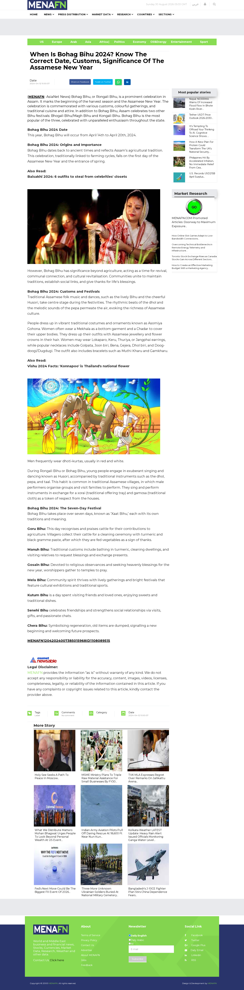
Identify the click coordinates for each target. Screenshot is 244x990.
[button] (205, 4)
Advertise (86, 950)
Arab (73, 41)
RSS (193, 960)
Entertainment (176, 41)
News (48, 14)
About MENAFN (90, 955)
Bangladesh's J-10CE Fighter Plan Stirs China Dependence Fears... (147, 892)
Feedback (86, 965)
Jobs (83, 960)
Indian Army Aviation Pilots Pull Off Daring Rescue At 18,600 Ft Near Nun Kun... (102, 833)
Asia (88, 41)
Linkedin (196, 955)
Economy (139, 41)
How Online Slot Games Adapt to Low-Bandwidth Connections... (192, 237)
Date (33, 80)
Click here (57, 960)
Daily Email (197, 950)
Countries (144, 14)
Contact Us (87, 945)
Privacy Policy (89, 940)
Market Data (101, 14)
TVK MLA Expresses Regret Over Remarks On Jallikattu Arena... (146, 778)
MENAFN (36, 97)
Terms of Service (90, 935)
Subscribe (137, 959)
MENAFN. (53, 983)
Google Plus (198, 945)
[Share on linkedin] (127, 82)
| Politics (118, 41)
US (37, 41)
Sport (202, 41)
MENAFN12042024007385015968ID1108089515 (68, 641)
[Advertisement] (123, 27)
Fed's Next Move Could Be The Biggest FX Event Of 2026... (55, 890)
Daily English (139, 935)
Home (34, 14)
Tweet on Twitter (103, 82)
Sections (165, 14)
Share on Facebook (80, 82)
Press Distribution (71, 14)
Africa (103, 41)
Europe (57, 41)
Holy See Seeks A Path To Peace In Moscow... (52, 776)
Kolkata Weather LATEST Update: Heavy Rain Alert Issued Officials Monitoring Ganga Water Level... (145, 835)
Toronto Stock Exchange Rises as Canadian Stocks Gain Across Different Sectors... (195, 258)
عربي (195, 4)
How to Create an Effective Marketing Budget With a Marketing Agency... (192, 267)
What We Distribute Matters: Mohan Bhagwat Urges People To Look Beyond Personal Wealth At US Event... (55, 835)
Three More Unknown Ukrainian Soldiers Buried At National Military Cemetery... (100, 892)
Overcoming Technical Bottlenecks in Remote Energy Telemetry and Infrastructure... (192, 247)
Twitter (195, 940)
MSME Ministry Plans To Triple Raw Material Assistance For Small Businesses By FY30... (101, 778)
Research (124, 14)
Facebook (197, 935)
